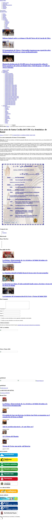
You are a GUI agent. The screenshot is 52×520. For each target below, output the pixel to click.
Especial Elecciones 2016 (10, 102)
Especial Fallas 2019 (9, 79)
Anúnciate (5, 7)
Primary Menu (3, 0)
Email (1, 313)
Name (1, 311)
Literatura (7, 109)
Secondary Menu (3, 11)
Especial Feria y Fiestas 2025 (11, 94)
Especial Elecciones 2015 (10, 101)
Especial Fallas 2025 (9, 82)
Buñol (18, 135)
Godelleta (7, 27)
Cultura (4, 16)
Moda (6, 119)
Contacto (4, 8)
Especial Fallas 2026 (9, 83)
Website (1, 315)
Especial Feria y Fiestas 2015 (11, 85)
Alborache (7, 22)
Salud (6, 114)
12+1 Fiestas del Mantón (10, 436)
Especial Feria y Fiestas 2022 (11, 90)
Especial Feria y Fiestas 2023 (11, 91)
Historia (6, 108)
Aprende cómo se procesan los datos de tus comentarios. (29, 325)
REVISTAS (7, 106)
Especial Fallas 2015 (9, 74)
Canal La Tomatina (9, 73)
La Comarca (5, 19)
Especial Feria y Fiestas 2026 (11, 95)
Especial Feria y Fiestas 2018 (11, 88)
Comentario (2, 308)
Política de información (7, 5)
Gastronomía (7, 118)
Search (13, 125)
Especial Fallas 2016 (9, 75)
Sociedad (4, 15)
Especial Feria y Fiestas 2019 (11, 89)
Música (6, 111)
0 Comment (14, 135)
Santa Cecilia (32, 135)
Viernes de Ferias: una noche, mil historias (16, 446)
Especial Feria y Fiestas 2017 (11, 87)
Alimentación (7, 113)
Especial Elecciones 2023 (10, 104)
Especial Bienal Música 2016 (11, 98)
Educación (7, 117)
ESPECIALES (6, 72)
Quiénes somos (6, 2)
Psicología (7, 116)
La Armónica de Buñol (24, 135)
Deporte (6, 112)
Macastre (7, 23)
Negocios (7, 120)
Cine (6, 110)
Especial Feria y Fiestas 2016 (11, 86)
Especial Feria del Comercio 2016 (12, 97)
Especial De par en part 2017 (11, 99)
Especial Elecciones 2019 (10, 103)
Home (7, 126)
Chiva (6, 25)
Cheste (6, 24)
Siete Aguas (7, 28)
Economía (5, 18)
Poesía (6, 121)
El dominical (5, 71)
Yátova (6, 20)
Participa (4, 6)
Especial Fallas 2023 (9, 80)
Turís (6, 26)
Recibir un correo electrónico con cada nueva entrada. (12, 320)
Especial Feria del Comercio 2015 (12, 96)
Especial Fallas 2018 (9, 78)
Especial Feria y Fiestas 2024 (11, 93)
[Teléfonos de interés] (9, 461)
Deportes (4, 17)
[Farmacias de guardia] (9, 480)
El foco (6, 122)
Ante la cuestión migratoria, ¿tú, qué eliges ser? (18, 426)
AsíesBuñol (5, 105)
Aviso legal (5, 3)
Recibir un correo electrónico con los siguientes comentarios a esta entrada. (16, 318)
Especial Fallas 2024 (9, 81)
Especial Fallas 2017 (9, 77)
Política (4, 13)
